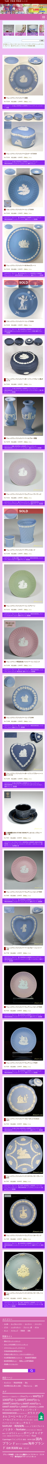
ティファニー (37, 1417)
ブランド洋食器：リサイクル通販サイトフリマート (20, 1454)
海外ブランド (32, 163)
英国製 (35, 219)
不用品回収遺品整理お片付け (13, 1351)
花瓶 (33, 45)
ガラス (31, 1413)
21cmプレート (15, 1396)
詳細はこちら (27, 101)
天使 (33, 331)
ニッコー (26, 1426)
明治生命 (19, 671)
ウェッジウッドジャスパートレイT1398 (20, 717)
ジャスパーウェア (13, 504)
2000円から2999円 (25, 217)
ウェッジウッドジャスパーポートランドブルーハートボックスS (24, 774)
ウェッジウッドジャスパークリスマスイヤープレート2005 (24, 1177)
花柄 (8, 1448)
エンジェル (16, 331)
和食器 (18, 1)
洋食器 (12, 1)
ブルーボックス (25, 1130)
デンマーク (6, 1423)
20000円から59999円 (12, 1410)
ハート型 (27, 959)
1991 (21, 1302)
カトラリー (21, 44)
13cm (17, 1128)
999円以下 (38, 1396)
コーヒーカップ (13, 844)
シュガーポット (16, 1327)
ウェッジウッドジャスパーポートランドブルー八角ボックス (24, 379)
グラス (34, 44)
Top (6, 1)
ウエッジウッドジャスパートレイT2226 (20, 321)
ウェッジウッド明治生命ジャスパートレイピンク (23, 662)
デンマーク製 (14, 1423)
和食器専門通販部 (30, 1357)
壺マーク (19, 1444)
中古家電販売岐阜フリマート (13, 1357)
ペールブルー (24, 448)
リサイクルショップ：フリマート (14, 1348)
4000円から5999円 (22, 161)
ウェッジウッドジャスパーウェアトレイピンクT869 (24, 892)
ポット (19, 45)
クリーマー (28, 44)
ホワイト (13, 1433)
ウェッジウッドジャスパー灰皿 (17, 98)
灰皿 (7, 107)
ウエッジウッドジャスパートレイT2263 (20, 209)
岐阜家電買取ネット (10, 1361)
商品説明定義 (18, 1382)
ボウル (15, 45)
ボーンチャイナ (33, 1432)
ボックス (23, 390)
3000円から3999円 (20, 1403)
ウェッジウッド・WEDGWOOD (13, 275)
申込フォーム (28, 1386)
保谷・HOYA (27, 1439)
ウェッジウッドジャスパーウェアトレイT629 (21, 1063)
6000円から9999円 (22, 388)
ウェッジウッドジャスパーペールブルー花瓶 (21, 438)
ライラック (26, 504)
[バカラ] (9, 35)
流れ (26, 1382)
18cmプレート (6, 1396)
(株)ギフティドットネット (12, 1341)
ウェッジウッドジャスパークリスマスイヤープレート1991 (24, 1293)
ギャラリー (7, 1382)
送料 (36, 1386)
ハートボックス (25, 784)
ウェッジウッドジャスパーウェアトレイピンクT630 (24, 1007)
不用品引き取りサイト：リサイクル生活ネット (19, 1354)
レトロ (25, 1)
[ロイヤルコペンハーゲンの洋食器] (32, 35)
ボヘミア (20, 1433)
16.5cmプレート (25, 273)
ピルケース (23, 163)
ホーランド (28, 1245)
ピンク (14, 671)
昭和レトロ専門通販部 (26, 1361)
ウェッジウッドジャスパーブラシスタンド (20, 550)
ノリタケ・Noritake (14, 1429)
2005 (21, 1185)
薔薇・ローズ (24, 1448)
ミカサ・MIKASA (7, 1436)
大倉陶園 (14, 846)
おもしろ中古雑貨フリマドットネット (16, 1344)
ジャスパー (16, 163)
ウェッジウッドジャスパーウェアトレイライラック (23, 494)
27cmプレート (26, 1396)
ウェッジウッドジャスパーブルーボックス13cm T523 (22, 1119)
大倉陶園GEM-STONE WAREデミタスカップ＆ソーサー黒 (24, 833)
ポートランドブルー (32, 390)
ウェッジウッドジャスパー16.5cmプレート (21, 265)
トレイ (22, 219)
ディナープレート (20, 1420)
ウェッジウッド (32, 106)
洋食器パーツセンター (11, 1364)
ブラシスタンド (12, 559)
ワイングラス (17, 1439)
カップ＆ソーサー (12, 44)
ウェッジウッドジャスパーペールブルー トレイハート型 (24, 948)
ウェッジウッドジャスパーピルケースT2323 (21, 154)
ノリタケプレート (37, 1426)
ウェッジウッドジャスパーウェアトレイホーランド (23, 1235)
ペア (7, 1433)
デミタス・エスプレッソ (33, 844)
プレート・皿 (8, 45)
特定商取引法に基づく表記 (12, 1386)
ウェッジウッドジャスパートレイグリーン (20, 606)
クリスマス (30, 1187)
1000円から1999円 (22, 106)
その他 (5, 44)
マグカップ (24, 45)
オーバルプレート (22, 1413)
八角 (40, 390)
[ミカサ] (20, 35)
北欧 (33, 1439)
